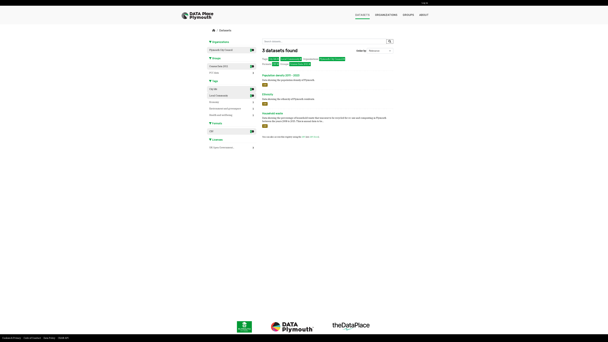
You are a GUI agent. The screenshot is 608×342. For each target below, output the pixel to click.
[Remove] (278, 59)
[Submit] (389, 41)
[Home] (213, 30)
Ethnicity (267, 94)
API (303, 137)
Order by (361, 50)
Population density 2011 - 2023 (280, 75)
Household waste (272, 113)
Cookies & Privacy (11, 338)
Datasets (362, 14)
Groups (408, 14)
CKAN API (63, 338)
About (424, 14)
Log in (425, 3)
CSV (265, 85)
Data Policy (50, 338)
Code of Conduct (32, 338)
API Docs (314, 137)
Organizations (386, 14)
